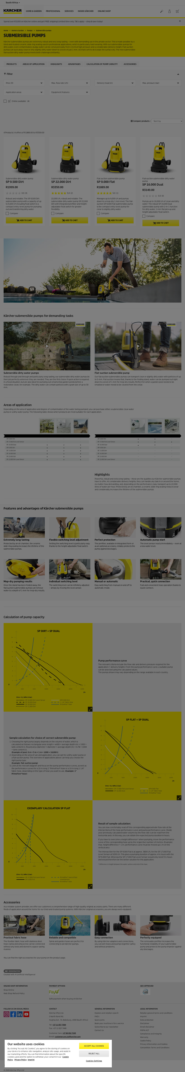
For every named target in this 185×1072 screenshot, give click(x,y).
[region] (58, 1053)
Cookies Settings (94, 1061)
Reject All (94, 1053)
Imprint (31, 1060)
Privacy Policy (20, 1060)
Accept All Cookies (94, 1046)
